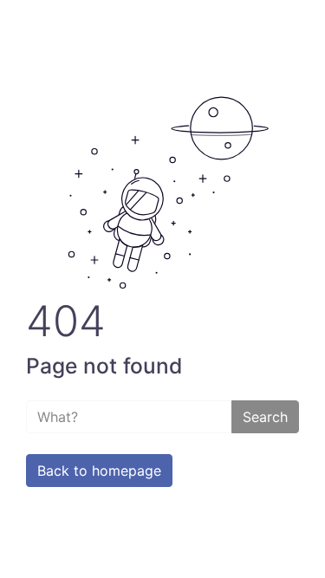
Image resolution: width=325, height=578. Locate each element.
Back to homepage (99, 470)
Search (265, 416)
